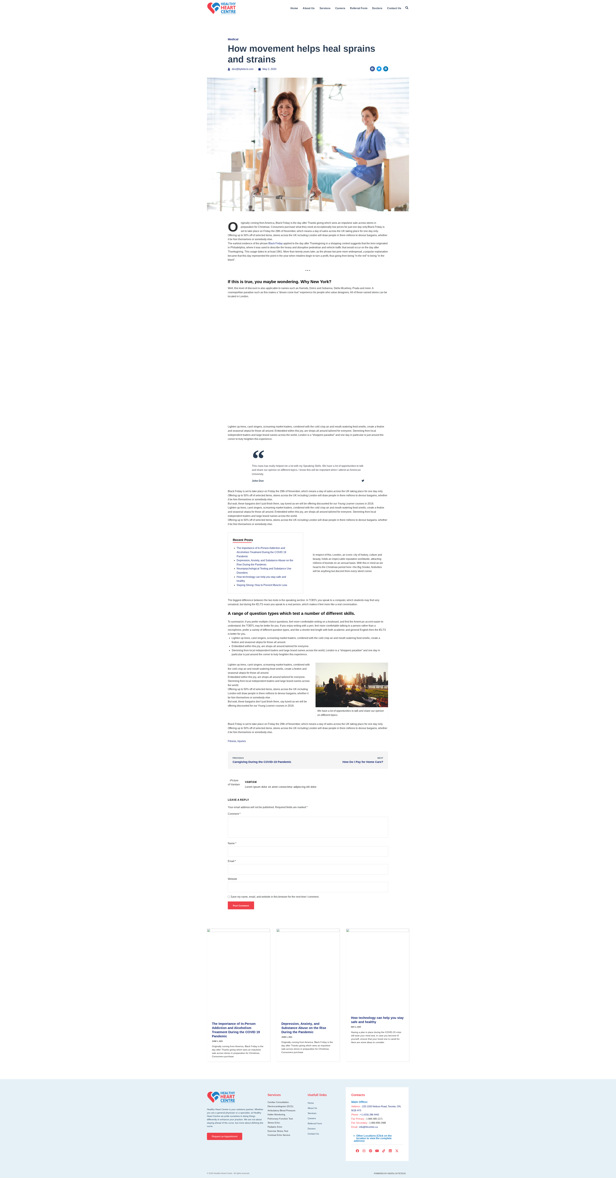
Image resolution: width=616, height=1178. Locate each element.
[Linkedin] (390, 1151)
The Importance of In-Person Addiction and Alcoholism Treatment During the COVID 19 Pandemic (261, 552)
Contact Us (394, 8)
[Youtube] (377, 1151)
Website (232, 879)
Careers (340, 8)
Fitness (232, 741)
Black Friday (275, 243)
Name (232, 843)
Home (294, 8)
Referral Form (358, 8)
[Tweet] (363, 480)
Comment (234, 813)
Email (232, 861)
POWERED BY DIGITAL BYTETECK (390, 1173)
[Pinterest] (370, 1151)
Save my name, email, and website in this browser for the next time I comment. (275, 896)
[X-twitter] (397, 1151)
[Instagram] (364, 1151)
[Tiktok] (384, 1151)
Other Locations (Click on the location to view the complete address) (373, 1138)
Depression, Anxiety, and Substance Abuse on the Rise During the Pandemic (303, 1028)
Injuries (241, 741)
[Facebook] (357, 1151)
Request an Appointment (224, 1136)
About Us (309, 8)
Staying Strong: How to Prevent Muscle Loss (262, 585)
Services (325, 8)
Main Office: (359, 1102)
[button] (407, 8)
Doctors (377, 8)
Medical (233, 39)
